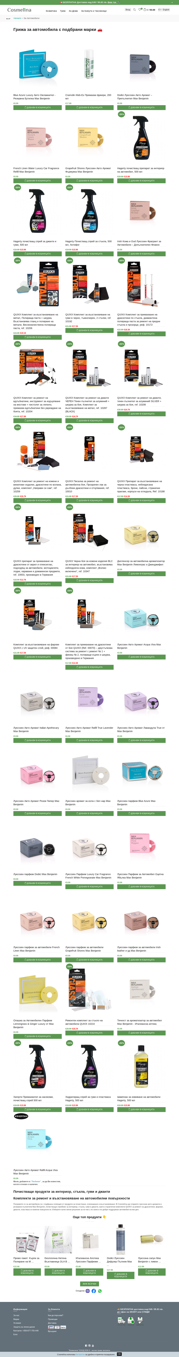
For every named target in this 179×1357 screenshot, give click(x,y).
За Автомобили (31, 18)
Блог (15, 1334)
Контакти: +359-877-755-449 (25, 1331)
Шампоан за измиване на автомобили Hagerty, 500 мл (138, 1099)
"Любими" (36, 1181)
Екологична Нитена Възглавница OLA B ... (57, 1260)
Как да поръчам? (55, 1315)
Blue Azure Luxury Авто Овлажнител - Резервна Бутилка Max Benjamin (34, 97)
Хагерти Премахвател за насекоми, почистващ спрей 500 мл (33, 1099)
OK (119, 1354)
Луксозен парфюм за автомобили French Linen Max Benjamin (36, 949)
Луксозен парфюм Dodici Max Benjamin (35, 874)
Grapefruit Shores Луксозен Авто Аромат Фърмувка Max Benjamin (88, 170)
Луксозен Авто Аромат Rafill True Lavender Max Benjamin (89, 729)
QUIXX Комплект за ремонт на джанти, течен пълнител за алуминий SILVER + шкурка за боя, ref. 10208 (139, 401)
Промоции (52, 1319)
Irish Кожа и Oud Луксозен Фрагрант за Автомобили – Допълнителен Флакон (139, 243)
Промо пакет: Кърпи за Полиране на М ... (26, 1260)
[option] (27, 1247)
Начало (17, 18)
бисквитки (80, 1354)
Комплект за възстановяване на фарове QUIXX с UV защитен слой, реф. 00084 (36, 646)
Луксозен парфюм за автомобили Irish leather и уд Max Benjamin (139, 949)
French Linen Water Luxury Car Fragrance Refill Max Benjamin (36, 170)
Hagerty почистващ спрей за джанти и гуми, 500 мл (34, 243)
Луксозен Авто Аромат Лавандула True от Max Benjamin (141, 729)
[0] (139, 9)
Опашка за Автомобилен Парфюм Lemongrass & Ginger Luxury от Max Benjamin (33, 1024)
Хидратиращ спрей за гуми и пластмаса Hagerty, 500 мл (88, 1099)
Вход (128, 10)
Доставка (52, 1323)
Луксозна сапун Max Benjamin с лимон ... (149, 1260)
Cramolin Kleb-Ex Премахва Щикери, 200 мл (88, 97)
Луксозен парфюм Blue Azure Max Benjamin (136, 803)
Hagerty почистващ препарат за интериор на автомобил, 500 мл (140, 170)
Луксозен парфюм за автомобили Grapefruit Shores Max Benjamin (84, 949)
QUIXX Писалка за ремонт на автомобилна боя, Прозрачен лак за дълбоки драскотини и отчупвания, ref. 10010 (87, 486)
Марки (16, 1319)
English (166, 10)
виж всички (89, 1284)
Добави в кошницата (38, 108)
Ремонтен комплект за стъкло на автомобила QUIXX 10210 (84, 1022)
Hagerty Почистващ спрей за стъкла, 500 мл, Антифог (88, 243)
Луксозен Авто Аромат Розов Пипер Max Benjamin (36, 803)
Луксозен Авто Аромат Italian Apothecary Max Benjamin (36, 729)
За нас (16, 1315)
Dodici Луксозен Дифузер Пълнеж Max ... (119, 1261)
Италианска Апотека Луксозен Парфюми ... (88, 1260)
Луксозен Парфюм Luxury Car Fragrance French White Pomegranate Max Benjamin (88, 876)
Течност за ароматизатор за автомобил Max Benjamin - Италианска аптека (139, 1022)
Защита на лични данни (24, 1327)
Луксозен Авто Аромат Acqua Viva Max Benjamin (139, 646)
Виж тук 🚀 (113, 2)
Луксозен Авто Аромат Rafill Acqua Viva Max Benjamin (35, 1172)
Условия (17, 1323)
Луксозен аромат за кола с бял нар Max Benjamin (88, 803)
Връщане (52, 1331)
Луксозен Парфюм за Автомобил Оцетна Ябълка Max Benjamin (140, 876)
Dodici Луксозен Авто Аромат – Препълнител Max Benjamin (134, 97)
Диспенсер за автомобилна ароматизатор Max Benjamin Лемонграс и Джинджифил (141, 563)
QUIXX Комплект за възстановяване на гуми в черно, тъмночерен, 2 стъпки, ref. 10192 (88, 318)
